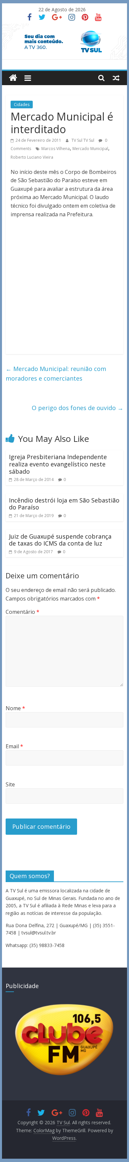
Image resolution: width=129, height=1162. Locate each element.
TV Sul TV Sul (83, 140)
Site (10, 784)
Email (14, 746)
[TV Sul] (13, 78)
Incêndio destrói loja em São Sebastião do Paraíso (64, 503)
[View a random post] (116, 78)
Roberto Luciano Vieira (32, 157)
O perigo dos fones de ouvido (77, 408)
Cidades (21, 104)
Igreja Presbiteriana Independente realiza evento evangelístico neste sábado (58, 464)
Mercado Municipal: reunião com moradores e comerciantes (56, 373)
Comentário (22, 611)
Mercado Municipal (90, 148)
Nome (15, 708)
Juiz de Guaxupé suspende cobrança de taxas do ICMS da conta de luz (60, 540)
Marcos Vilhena (55, 148)
